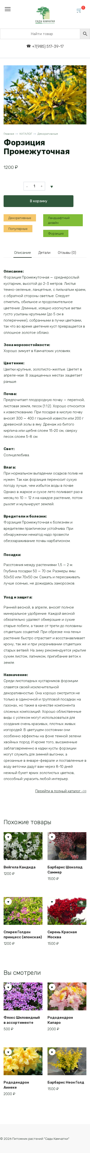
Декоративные (47, 133)
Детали (44, 252)
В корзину (38, 201)
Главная (9, 133)
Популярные (18, 229)
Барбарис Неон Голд (66, 1082)
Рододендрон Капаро (60, 1020)
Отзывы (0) (67, 252)
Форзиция (56, 233)
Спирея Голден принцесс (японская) (23, 934)
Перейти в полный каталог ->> (60, 791)
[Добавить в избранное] (52, 186)
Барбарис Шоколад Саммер (65, 869)
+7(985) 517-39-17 (48, 46)
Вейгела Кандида (20, 867)
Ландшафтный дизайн (59, 220)
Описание (22, 252)
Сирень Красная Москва (62, 934)
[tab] (22, 253)
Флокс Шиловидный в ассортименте (22, 1020)
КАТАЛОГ (25, 133)
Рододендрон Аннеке (16, 1085)
